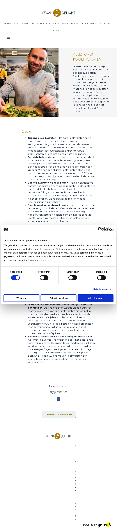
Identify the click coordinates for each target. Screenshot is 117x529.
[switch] (44, 277)
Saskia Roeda (21, 23)
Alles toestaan (95, 298)
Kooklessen (89, 23)
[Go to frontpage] (58, 13)
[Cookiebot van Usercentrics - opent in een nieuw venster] (100, 229)
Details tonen (100, 289)
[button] (59, 414)
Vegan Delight (70, 23)
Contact (58, 30)
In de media (106, 23)
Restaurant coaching (45, 23)
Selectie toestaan (59, 298)
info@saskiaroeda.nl (58, 386)
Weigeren (21, 298)
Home (7, 23)
